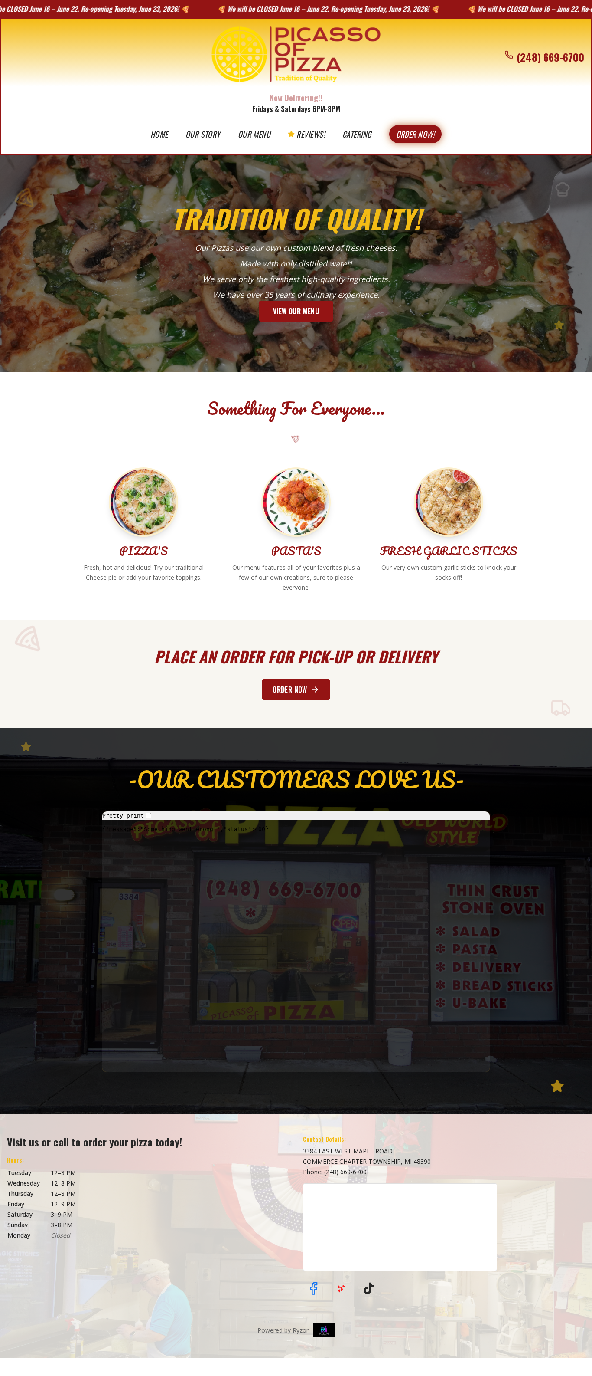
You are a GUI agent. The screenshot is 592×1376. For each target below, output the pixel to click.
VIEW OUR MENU (296, 311)
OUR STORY (203, 134)
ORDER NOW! (415, 134)
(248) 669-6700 (345, 1172)
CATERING (357, 134)
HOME (159, 134)
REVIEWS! (310, 134)
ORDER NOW (290, 689)
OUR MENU (254, 134)
